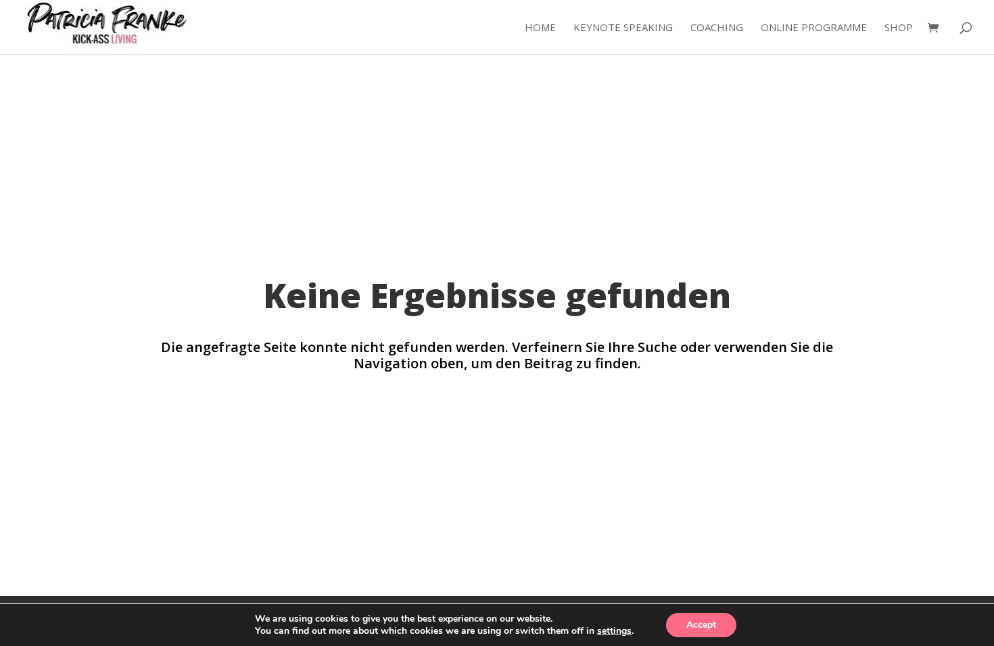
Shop (898, 28)
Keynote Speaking (623, 28)
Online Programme (814, 28)
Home (540, 28)
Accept (701, 624)
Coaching (716, 28)
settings (614, 631)
